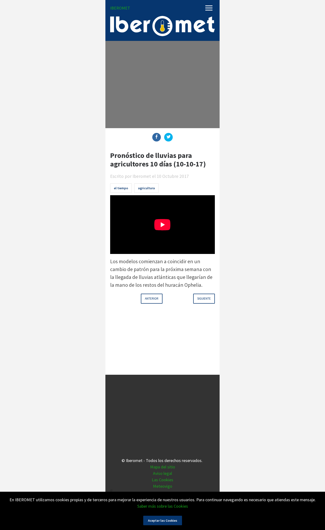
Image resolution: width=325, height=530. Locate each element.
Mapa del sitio (162, 467)
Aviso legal (162, 473)
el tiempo (121, 188)
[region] (162, 84)
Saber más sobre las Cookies (162, 506)
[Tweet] (168, 137)
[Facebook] (156, 137)
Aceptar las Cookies (162, 520)
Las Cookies (162, 479)
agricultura (146, 188)
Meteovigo (162, 486)
